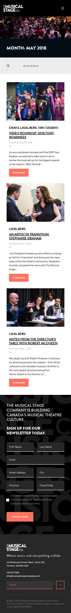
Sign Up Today (20, 516)
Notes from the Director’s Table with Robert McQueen (33, 341)
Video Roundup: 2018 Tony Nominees (31, 135)
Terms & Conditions (15, 603)
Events (14, 127)
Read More (19, 172)
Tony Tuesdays (48, 127)
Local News (28, 127)
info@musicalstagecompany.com (23, 575)
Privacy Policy (51, 600)
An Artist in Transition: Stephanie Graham (29, 236)
